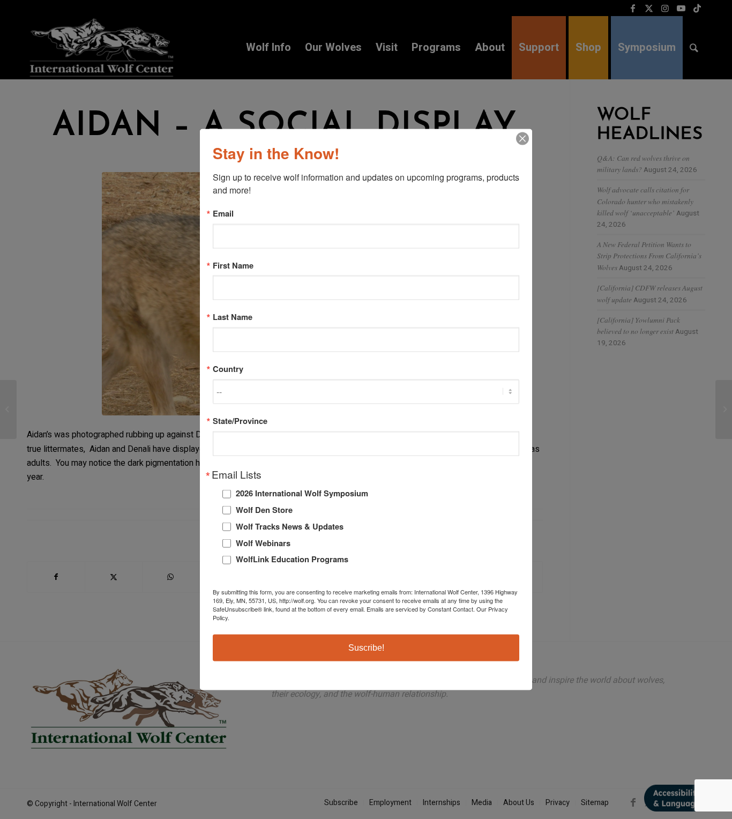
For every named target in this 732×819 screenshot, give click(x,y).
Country (228, 369)
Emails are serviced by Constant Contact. (421, 608)
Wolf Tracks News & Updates (289, 526)
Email (223, 214)
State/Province (240, 420)
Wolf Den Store (264, 510)
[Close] (522, 138)
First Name (233, 265)
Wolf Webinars (263, 542)
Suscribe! (366, 647)
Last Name (232, 317)
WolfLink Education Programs (292, 559)
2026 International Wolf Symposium (302, 493)
